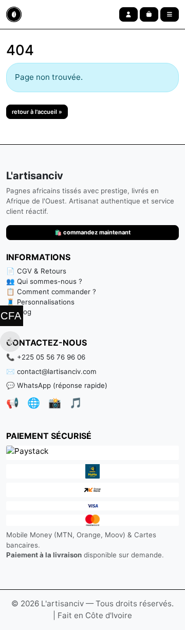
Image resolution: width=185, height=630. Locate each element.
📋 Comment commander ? (51, 291)
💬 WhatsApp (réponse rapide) (56, 385)
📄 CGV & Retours (36, 271)
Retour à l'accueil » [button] (37, 111)
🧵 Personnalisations (40, 302)
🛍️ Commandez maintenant (92, 232)
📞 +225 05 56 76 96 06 (45, 357)
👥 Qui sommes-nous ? (44, 281)
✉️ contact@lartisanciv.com (51, 371)
